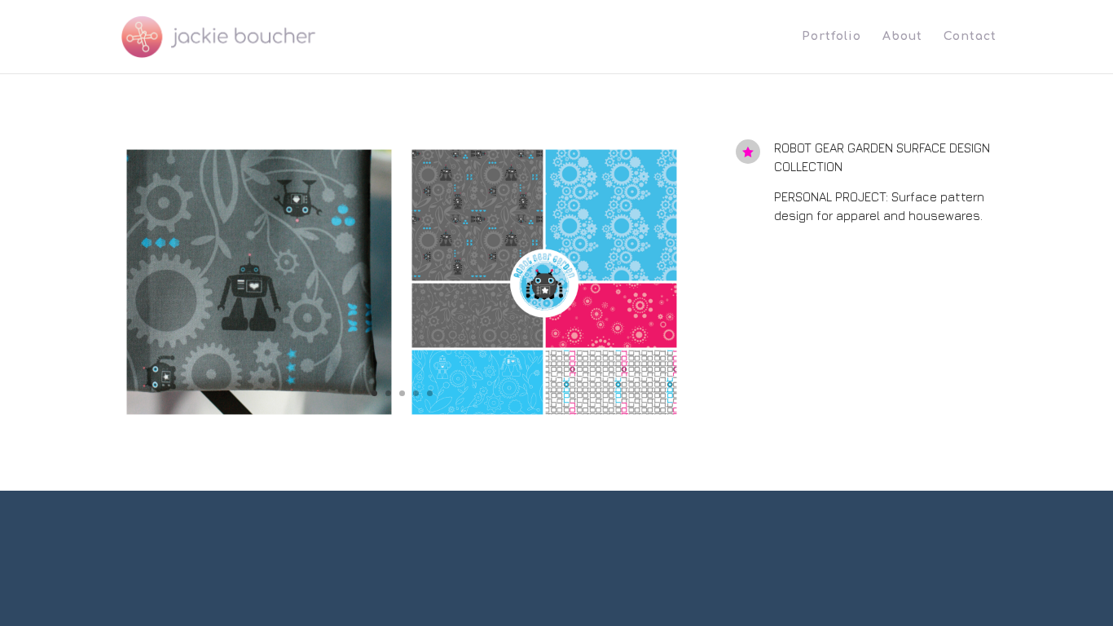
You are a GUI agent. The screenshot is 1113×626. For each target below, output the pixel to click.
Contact (970, 36)
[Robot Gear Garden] (402, 420)
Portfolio (831, 36)
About (902, 36)
